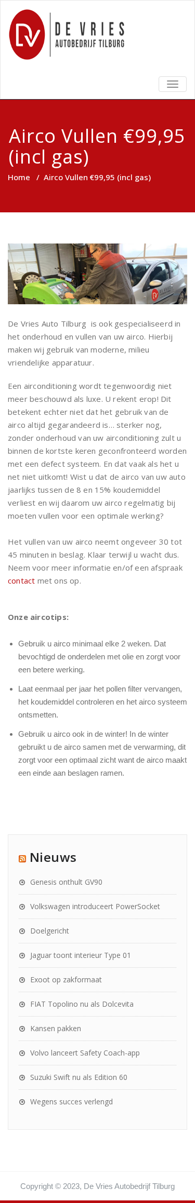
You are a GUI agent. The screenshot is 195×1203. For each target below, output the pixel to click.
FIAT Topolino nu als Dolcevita (82, 1004)
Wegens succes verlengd (71, 1101)
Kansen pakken (55, 1028)
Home (19, 177)
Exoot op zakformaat (66, 979)
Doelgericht (49, 931)
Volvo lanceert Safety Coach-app (85, 1053)
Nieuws (53, 857)
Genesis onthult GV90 (66, 882)
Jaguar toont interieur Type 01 (80, 955)
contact (21, 580)
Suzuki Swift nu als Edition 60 (78, 1077)
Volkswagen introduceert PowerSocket (95, 906)
